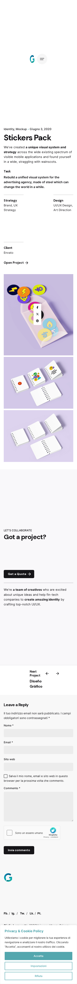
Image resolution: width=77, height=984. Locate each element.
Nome (9, 725)
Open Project (14, 263)
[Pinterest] (37, 321)
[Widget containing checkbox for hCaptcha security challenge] (32, 833)
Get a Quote (17, 574)
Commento (12, 788)
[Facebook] (37, 307)
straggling (26, 162)
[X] (37, 314)
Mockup (21, 129)
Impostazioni (38, 965)
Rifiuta (38, 976)
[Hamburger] (42, 59)
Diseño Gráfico (36, 684)
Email (8, 742)
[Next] (57, 673)
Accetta (38, 955)
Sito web (9, 759)
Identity (9, 129)
